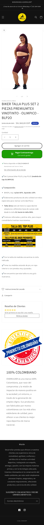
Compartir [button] (8, 295)
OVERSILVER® (24, 520)
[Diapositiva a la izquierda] (16, 96)
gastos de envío (19, 126)
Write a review (22, 316)
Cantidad (5, 132)
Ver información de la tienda (15, 170)
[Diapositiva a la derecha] (27, 96)
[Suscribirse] (36, 501)
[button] (3, 17)
